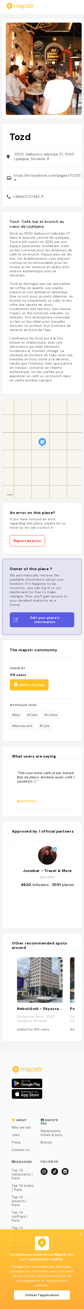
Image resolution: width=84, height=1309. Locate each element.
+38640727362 (27, 196)
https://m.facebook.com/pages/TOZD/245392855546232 (47, 175)
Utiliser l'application (42, 1295)
